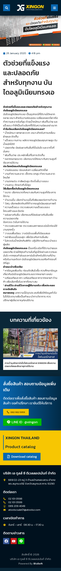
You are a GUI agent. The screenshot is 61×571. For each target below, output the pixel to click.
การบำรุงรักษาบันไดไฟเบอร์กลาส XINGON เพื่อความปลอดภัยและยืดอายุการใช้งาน (30, 364)
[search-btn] (6, 7)
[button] (54, 347)
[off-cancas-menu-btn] (54, 7)
